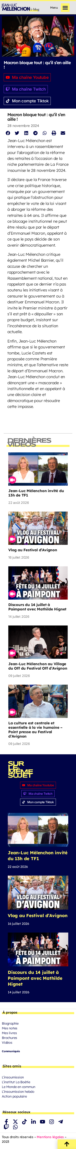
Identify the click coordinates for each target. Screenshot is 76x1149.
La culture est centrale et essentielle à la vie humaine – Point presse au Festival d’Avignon (35, 729)
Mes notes (9, 1028)
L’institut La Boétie (16, 1082)
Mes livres (9, 1033)
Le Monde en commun (18, 1087)
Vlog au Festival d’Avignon (32, 550)
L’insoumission (13, 1077)
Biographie (10, 1023)
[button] (65, 7)
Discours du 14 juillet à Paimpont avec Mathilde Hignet (37, 606)
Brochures (9, 1038)
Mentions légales (50, 1137)
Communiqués (11, 1051)
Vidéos (7, 1042)
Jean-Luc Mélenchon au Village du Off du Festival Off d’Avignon (37, 666)
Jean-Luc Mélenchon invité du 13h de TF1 (36, 492)
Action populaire (14, 1096)
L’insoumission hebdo (18, 1091)
